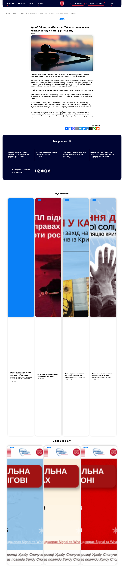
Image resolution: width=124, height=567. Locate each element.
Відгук (40, 3)
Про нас (31, 3)
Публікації (10, 3)
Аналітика (21, 3)
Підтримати (78, 3)
